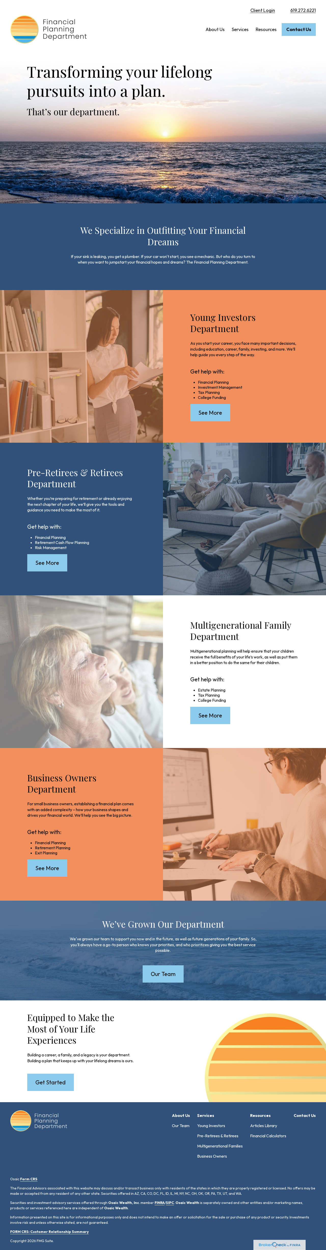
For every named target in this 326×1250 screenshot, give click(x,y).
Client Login (262, 10)
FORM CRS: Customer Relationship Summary (49, 1231)
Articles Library (263, 1125)
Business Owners (212, 1156)
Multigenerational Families (220, 1145)
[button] (215, 29)
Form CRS (28, 1179)
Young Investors (211, 1125)
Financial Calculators (268, 1135)
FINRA (160, 1202)
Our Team (180, 1125)
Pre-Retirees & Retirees (217, 1135)
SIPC (170, 1202)
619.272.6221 (303, 10)
